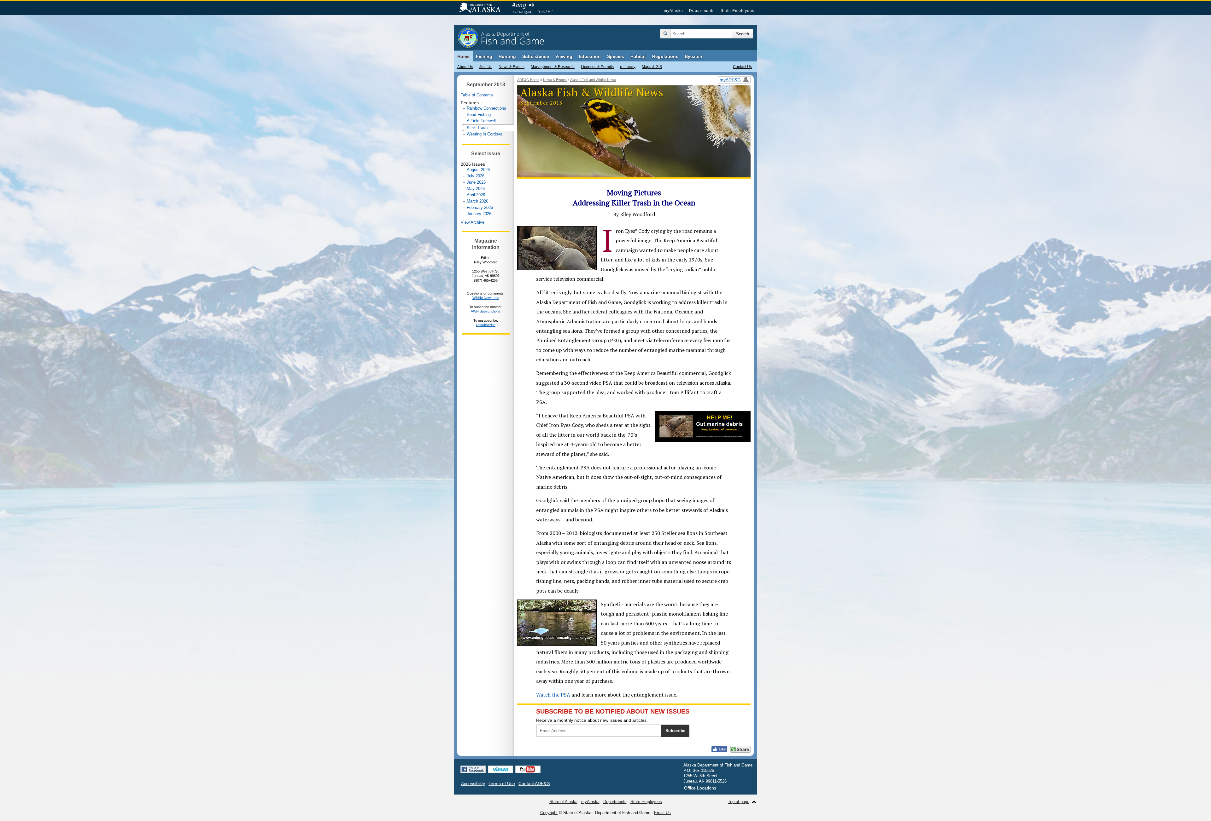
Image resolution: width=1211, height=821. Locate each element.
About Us (465, 67)
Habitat (638, 56)
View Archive (472, 222)
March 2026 (477, 201)
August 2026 (478, 169)
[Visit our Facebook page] (473, 769)
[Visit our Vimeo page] (500, 769)
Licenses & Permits (597, 67)
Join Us (485, 67)
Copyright (549, 812)
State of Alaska (482, 8)
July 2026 (475, 176)
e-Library (627, 67)
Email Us (662, 812)
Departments (702, 11)
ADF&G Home (528, 80)
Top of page (738, 801)
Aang (519, 5)
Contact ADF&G (534, 783)
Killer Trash (477, 127)
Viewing (563, 56)
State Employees (737, 11)
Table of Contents (477, 95)
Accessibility (473, 783)
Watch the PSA (553, 694)
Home (463, 56)
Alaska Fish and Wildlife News (593, 80)
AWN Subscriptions (485, 311)
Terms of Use (501, 783)
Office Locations (700, 787)
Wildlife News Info (485, 298)
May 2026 (476, 188)
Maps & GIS (652, 67)
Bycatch (693, 56)
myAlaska (673, 11)
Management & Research (553, 67)
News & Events (511, 67)
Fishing (484, 56)
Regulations (665, 56)
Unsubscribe (485, 325)
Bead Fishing (479, 114)
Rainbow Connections (486, 108)
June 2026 (476, 182)
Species (615, 56)
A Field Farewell (481, 120)
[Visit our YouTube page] (528, 769)
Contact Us (742, 67)
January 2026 (479, 213)
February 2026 (480, 207)
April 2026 (476, 194)
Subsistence (535, 56)
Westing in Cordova (484, 134)
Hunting (507, 56)
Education (590, 56)
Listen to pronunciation (531, 5)
